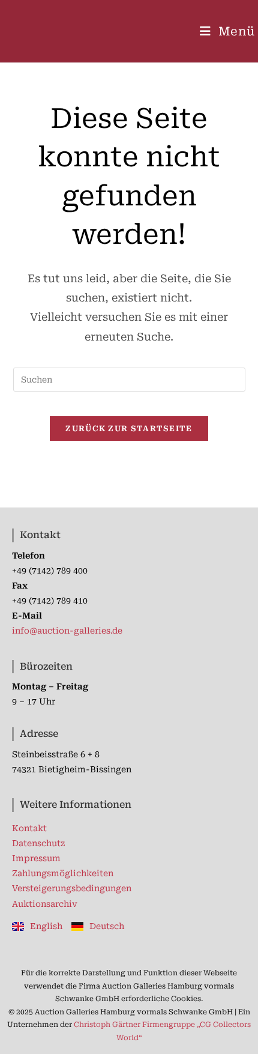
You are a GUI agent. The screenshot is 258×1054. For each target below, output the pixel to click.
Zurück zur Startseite (128, 428)
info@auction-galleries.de (67, 630)
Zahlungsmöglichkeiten (62, 873)
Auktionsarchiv (44, 904)
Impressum (36, 858)
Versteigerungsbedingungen (71, 888)
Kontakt (29, 828)
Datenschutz (38, 843)
